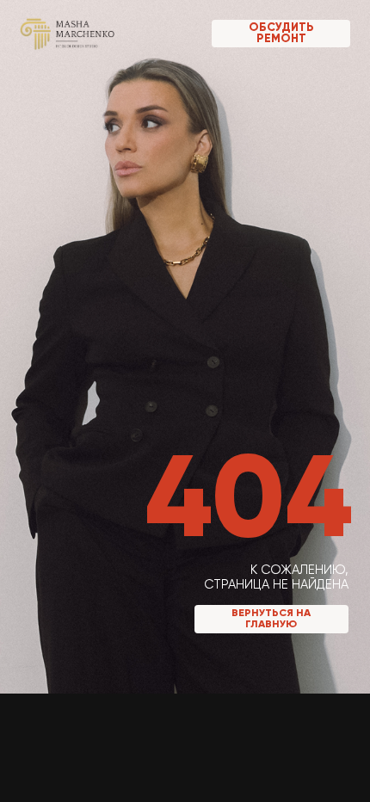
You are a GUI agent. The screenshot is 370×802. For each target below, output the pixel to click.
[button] (281, 33)
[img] (67, 33)
